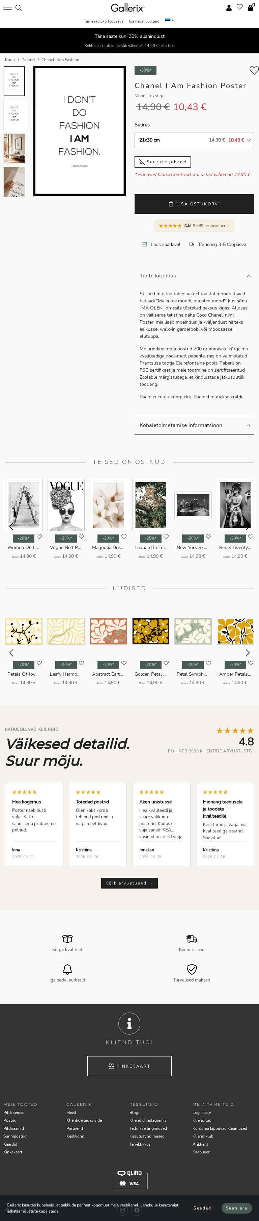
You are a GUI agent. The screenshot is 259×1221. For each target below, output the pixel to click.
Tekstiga (156, 96)
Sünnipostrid (15, 1136)
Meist (71, 1112)
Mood (140, 96)
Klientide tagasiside (84, 1120)
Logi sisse (202, 1112)
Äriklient (200, 1144)
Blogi (134, 1112)
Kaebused (201, 1152)
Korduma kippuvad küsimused (220, 1128)
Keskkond (75, 1136)
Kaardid (10, 1144)
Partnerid (74, 1128)
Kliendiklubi (203, 1136)
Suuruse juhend (165, 162)
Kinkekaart (133, 1066)
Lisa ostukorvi (198, 204)
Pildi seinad (14, 1112)
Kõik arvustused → (129, 883)
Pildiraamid (13, 1128)
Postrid (10, 1120)
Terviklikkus (140, 1144)
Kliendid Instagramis (148, 1120)
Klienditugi (202, 1120)
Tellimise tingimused (148, 1128)
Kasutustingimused (147, 1136)
